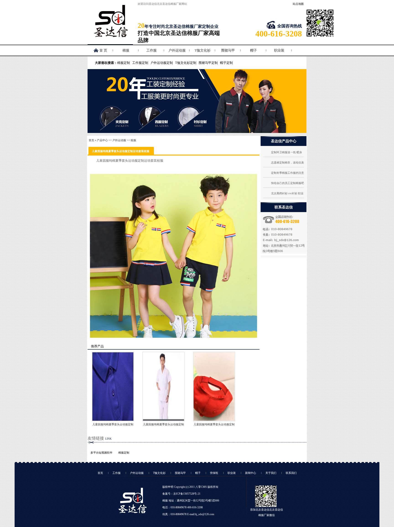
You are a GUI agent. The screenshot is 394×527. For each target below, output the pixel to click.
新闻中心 (250, 473)
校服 (133, 140)
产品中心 (102, 140)
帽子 (253, 50)
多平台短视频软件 (101, 452)
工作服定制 (140, 63)
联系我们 (291, 473)
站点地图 (298, 3)
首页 (91, 140)
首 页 (103, 50)
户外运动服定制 (161, 63)
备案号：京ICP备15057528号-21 (181, 493)
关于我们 (270, 473)
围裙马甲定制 (208, 63)
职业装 (279, 50)
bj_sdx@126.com (204, 514)
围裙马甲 (228, 50)
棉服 (125, 50)
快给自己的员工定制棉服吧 (287, 183)
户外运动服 (177, 50)
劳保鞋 (214, 473)
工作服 (151, 50)
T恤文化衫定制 (185, 63)
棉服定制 (123, 63)
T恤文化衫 (202, 50)
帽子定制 (226, 63)
